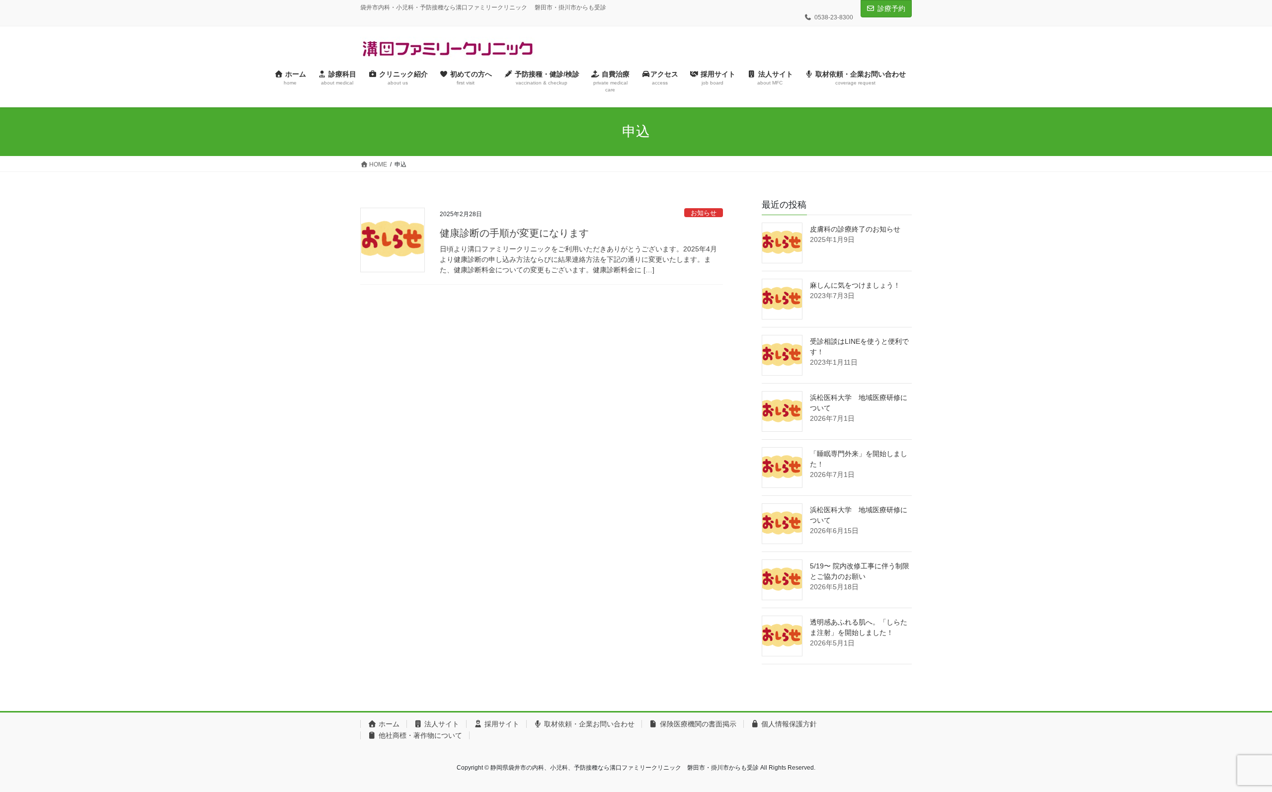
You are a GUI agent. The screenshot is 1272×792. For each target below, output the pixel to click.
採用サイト (500, 724)
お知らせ (703, 213)
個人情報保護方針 (788, 724)
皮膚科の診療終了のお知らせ (855, 229)
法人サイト (440, 724)
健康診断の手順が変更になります (514, 233)
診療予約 (891, 8)
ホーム (388, 724)
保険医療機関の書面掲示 (697, 724)
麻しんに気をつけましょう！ (855, 285)
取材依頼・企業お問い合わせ (588, 724)
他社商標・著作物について (419, 735)
